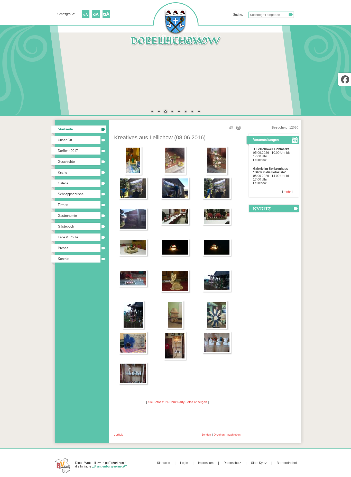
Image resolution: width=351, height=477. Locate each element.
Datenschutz (232, 463)
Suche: (238, 14)
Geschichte (66, 162)
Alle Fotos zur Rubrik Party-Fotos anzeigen (177, 402)
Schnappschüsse (71, 194)
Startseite (65, 129)
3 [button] (165, 112)
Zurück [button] (60, 69)
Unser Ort (65, 140)
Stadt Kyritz (259, 463)
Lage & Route (68, 237)
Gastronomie (67, 216)
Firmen (63, 205)
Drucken (219, 434)
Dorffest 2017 (68, 151)
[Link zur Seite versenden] (231, 128)
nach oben (234, 434)
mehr (287, 192)
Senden (206, 434)
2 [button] (159, 112)
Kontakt (63, 259)
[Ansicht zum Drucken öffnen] (238, 128)
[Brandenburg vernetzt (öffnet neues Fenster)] (91, 472)
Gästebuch (66, 226)
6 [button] (185, 112)
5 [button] (179, 112)
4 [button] (172, 112)
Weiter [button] (291, 69)
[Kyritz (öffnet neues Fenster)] (273, 208)
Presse (63, 248)
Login (184, 463)
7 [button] (192, 112)
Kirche (62, 172)
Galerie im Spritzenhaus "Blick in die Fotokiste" (270, 170)
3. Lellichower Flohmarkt (271, 149)
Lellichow (259, 160)
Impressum (206, 463)
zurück (118, 434)
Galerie (63, 183)
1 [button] (152, 112)
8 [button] (199, 112)
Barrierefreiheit (287, 463)
